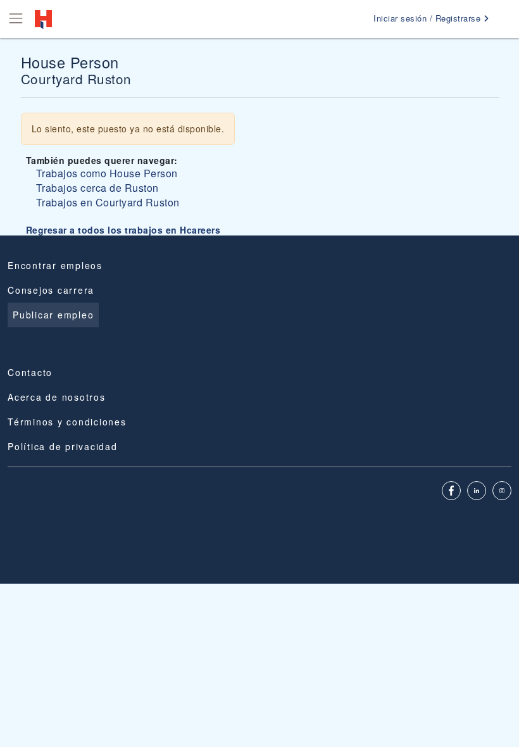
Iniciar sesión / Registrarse (428, 18)
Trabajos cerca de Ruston (97, 187)
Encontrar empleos (55, 265)
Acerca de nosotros (57, 397)
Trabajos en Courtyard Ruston (108, 202)
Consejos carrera (51, 290)
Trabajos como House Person (107, 173)
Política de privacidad (63, 446)
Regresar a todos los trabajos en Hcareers (123, 229)
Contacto (30, 372)
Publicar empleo (53, 314)
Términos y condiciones (67, 421)
